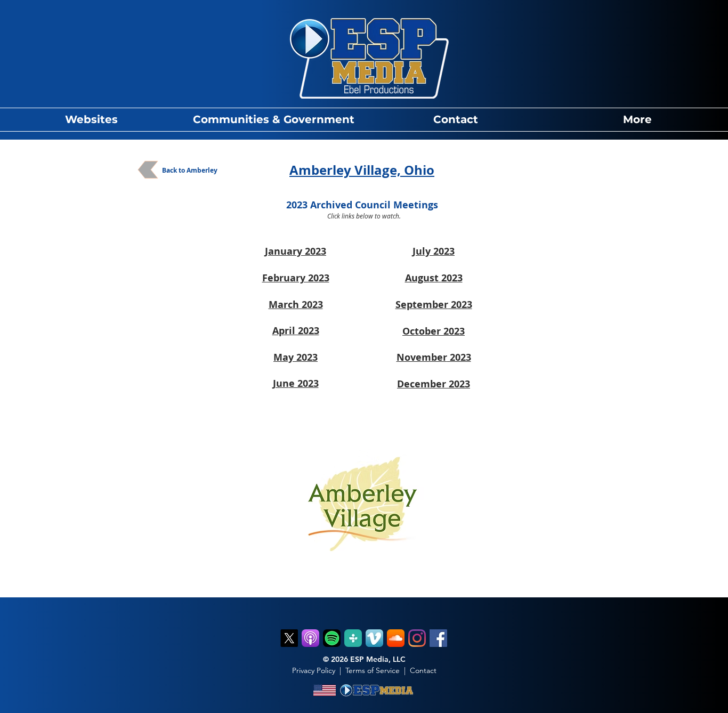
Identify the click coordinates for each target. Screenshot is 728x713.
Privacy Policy (313, 670)
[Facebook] (438, 638)
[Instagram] (417, 638)
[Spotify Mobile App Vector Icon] (332, 638)
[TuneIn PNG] (353, 638)
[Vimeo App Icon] (374, 638)
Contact (423, 670)
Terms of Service (372, 670)
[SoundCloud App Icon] (396, 638)
